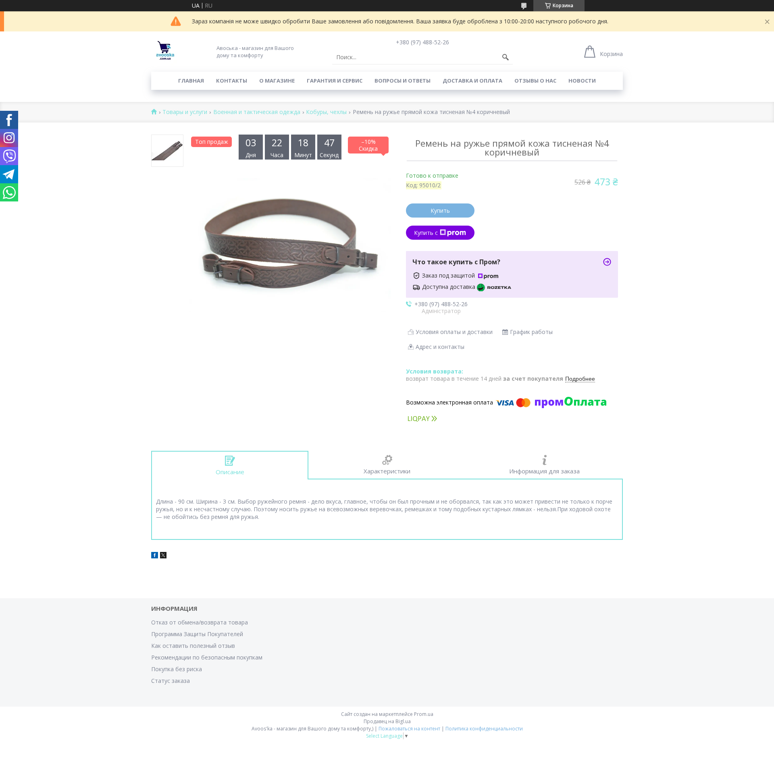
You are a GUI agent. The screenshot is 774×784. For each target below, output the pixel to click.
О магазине (277, 80)
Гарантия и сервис (334, 80)
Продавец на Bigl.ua (387, 721)
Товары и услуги (184, 112)
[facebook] (154, 556)
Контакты (231, 80)
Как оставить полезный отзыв (193, 645)
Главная (191, 80)
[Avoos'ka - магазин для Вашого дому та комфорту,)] (165, 51)
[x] (163, 556)
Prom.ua (423, 714)
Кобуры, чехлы (326, 112)
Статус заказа (170, 680)
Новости (582, 80)
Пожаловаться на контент (409, 728)
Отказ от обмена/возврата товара (199, 622)
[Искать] (505, 57)
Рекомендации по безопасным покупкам (206, 657)
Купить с (426, 232)
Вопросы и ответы (403, 80)
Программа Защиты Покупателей (197, 634)
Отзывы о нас (535, 80)
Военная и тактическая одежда (256, 112)
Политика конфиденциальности (484, 728)
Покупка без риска (176, 669)
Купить (440, 210)
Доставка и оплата (472, 80)
